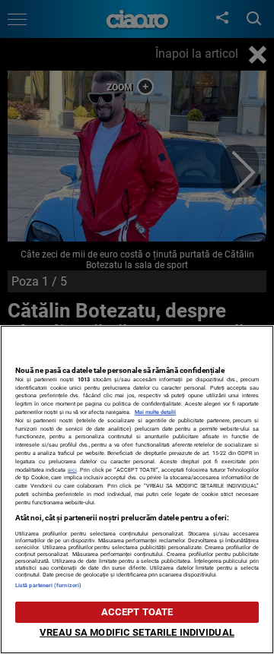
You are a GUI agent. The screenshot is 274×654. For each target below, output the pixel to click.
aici (72, 469)
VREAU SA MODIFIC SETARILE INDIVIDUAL (137, 632)
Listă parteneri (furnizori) (48, 585)
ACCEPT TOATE (137, 612)
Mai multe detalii (155, 412)
